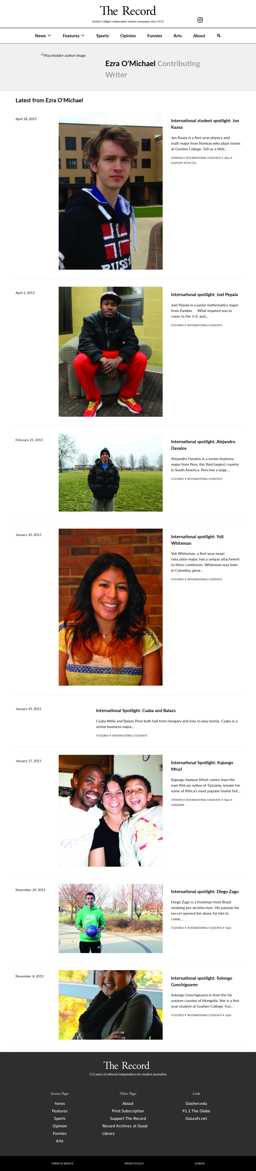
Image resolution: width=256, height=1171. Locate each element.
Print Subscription (128, 1111)
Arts (178, 35)
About (199, 35)
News (40, 35)
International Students (203, 158)
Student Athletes (183, 163)
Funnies (154, 35)
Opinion (128, 35)
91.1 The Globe (196, 1111)
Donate (200, 1163)
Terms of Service (62, 1163)
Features (71, 35)
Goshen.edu (196, 1103)
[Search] (219, 35)
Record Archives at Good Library (124, 1129)
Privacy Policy (134, 1163)
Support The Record (128, 1118)
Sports (102, 35)
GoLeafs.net (196, 1118)
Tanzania (177, 805)
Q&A (227, 158)
